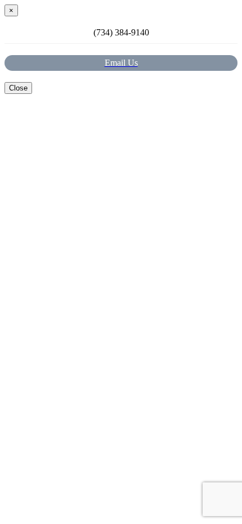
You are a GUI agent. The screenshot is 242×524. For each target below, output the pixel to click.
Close (18, 88)
